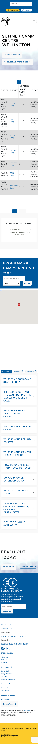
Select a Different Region (18, 62)
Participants (14, 10)
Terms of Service (7, 728)
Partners (27, 10)
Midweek (4, 660)
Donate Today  (9, 704)
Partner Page (5, 688)
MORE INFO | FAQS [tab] (17, 371)
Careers (4, 676)
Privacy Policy (19, 728)
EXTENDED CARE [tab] (22, 211)
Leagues (4, 662)
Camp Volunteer (6, 674)
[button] (19, 305)
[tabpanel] (19, 230)
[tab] (19, 82)
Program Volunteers (8, 679)
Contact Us (8, 567)
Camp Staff (5, 671)
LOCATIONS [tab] (15, 211)
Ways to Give (5, 699)
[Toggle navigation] (34, 21)
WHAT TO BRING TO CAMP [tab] (30, 371)
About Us (4, 657)
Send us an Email (28, 567)
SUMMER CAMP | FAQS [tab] (5, 371)
